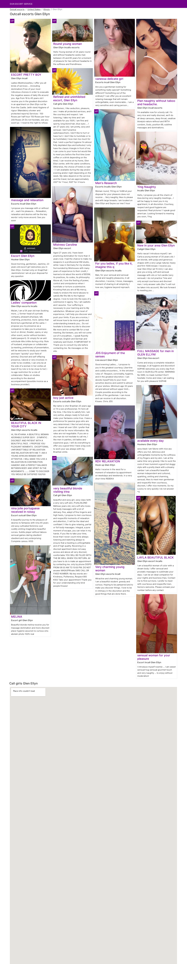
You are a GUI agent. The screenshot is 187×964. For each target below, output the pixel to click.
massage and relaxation (27, 200)
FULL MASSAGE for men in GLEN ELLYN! (155, 352)
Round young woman (67, 43)
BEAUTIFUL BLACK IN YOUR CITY (26, 424)
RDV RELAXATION (107, 461)
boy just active (63, 397)
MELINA (16, 616)
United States (34, 9)
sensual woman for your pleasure (153, 657)
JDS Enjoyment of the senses (110, 354)
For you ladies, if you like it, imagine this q (114, 265)
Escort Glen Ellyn (22, 256)
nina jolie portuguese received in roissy (25, 510)
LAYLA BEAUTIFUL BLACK (155, 557)
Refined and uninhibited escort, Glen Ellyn (69, 98)
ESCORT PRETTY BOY (26, 74)
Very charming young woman (109, 568)
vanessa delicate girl (109, 78)
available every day (150, 440)
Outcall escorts (17, 9)
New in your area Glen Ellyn (156, 245)
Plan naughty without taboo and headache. (156, 102)
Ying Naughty (146, 187)
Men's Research (106, 183)
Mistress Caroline (65, 244)
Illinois (46, 9)
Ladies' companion (24, 302)
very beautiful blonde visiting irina (67, 490)
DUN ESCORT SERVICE (21, 4)
